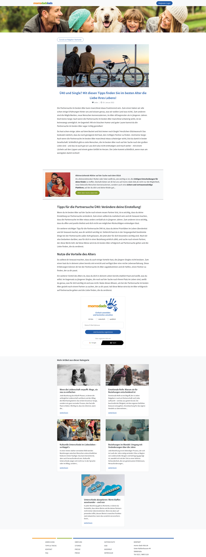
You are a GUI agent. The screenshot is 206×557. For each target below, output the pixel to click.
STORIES (78, 546)
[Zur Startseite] (42, 2)
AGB (105, 546)
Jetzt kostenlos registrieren (103, 332)
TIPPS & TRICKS (51, 546)
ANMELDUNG (50, 542)
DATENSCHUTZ (109, 542)
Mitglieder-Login (164, 3)
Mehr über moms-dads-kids (88, 193)
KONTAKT (48, 549)
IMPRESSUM (108, 553)
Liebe (96, 102)
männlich (101, 319)
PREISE (77, 553)
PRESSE (77, 549)
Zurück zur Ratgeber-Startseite (70, 40)
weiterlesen (64, 413)
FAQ (46, 553)
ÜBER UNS (78, 542)
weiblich (113, 319)
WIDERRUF (108, 549)
